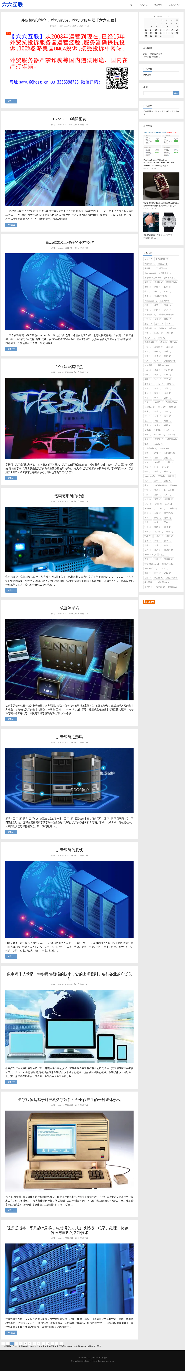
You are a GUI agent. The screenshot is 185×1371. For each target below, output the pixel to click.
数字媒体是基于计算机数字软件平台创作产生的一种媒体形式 (69, 1100)
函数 (167, 573)
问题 (148, 522)
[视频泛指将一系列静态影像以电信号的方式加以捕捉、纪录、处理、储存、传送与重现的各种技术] (69, 1313)
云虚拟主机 (151, 448)
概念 (157, 518)
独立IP (168, 513)
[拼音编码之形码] (69, 813)
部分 (167, 527)
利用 (169, 333)
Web (148, 536)
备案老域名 (54, 1346)
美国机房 (171, 282)
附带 (173, 342)
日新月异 (169, 453)
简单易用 (150, 365)
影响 (148, 374)
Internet (169, 490)
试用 (157, 379)
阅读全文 (11, 101)
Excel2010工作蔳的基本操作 (69, 242)
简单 (148, 388)
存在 (148, 333)
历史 (167, 458)
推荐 (148, 379)
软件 (148, 513)
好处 (148, 527)
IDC (148, 430)
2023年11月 (161, 16)
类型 (167, 291)
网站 (148, 259)
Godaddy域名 (87, 1346)
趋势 (148, 453)
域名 (148, 351)
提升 (148, 416)
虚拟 (148, 324)
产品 (148, 370)
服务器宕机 (161, 259)
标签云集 (158, 5)
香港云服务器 (166, 314)
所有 (165, 467)
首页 (131, 5)
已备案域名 (148, 111)
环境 (169, 531)
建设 (157, 305)
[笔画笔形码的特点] (69, 571)
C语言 (164, 568)
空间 (162, 407)
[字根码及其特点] (69, 459)
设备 (148, 531)
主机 (159, 324)
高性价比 (169, 361)
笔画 (157, 550)
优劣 (161, 476)
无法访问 (150, 264)
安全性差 (150, 407)
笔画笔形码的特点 (69, 496)
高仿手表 (63, 1346)
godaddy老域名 (35, 1346)
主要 (148, 296)
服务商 (158, 347)
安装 (157, 499)
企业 (157, 425)
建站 (167, 425)
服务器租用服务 (153, 277)
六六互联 (143, 5)
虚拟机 (168, 499)
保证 (148, 356)
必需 (148, 310)
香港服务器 (160, 296)
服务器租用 (170, 277)
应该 (157, 481)
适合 (148, 471)
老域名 (156, 111)
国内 (157, 310)
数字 (167, 541)
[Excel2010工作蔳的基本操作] (69, 329)
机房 (172, 407)
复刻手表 (97, 1346)
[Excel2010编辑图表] (69, 205)
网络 (157, 287)
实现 (157, 541)
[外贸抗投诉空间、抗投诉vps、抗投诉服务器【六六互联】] (69, 90)
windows (150, 476)
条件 (157, 522)
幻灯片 (164, 555)
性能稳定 (163, 365)
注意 (157, 527)
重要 (167, 416)
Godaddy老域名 (74, 1346)
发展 (148, 481)
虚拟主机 (150, 328)
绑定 (148, 485)
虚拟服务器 (151, 342)
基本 (148, 541)
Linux (148, 504)
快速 (148, 411)
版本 (171, 434)
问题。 (158, 333)
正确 (167, 522)
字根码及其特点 (69, 367)
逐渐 (157, 458)
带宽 (148, 291)
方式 (157, 545)
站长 (167, 471)
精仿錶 (172, 587)
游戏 (157, 513)
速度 (157, 370)
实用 (157, 388)
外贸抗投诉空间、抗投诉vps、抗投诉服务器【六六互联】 (69, 20)
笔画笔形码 (69, 608)
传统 (148, 458)
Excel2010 (150, 555)
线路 (148, 305)
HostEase (150, 273)
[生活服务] (12, 4)
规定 (169, 347)
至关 (157, 416)
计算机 (159, 536)
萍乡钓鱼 (25, 1346)
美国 (148, 282)
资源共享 (171, 402)
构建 (157, 421)
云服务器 (150, 314)
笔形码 (168, 550)
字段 (148, 578)
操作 (167, 398)
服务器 (158, 282)
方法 (167, 388)
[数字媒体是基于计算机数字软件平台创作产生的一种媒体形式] (69, 1191)
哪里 (167, 319)
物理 (161, 338)
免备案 (158, 462)
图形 (157, 573)
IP (156, 467)
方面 (157, 494)
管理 (148, 573)
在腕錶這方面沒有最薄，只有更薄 (157, 235)
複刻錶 (160, 587)
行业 (157, 430)
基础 (157, 559)
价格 (148, 398)
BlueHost (150, 508)
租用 (148, 444)
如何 (167, 481)
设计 (157, 319)
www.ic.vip (110, 1361)
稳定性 (168, 370)
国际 (167, 287)
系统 (158, 504)
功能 (148, 494)
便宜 (157, 398)
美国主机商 (165, 273)
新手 (157, 471)
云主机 (172, 508)
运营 (157, 411)
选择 (168, 305)
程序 (167, 494)
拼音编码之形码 (69, 737)
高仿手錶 (171, 578)
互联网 (164, 301)
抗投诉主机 (164, 111)
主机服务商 (160, 485)
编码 (148, 550)
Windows (159, 434)
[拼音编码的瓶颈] (69, 937)
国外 (157, 351)
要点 (148, 393)
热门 (157, 291)
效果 (157, 490)
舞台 (148, 462)
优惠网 (149, 268)
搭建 (170, 384)
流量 (167, 411)
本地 (148, 287)
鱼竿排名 (16, 1346)
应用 (148, 425)
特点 (167, 518)
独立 (148, 467)
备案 (157, 374)
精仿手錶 (163, 582)
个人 (160, 384)
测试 (167, 351)
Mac (148, 434)
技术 (148, 499)
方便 (148, 402)
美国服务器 (151, 301)
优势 (167, 393)
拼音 (167, 545)
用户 (167, 310)
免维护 (158, 402)
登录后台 (147, 57)
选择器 (168, 559)
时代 (169, 324)
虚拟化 (158, 531)
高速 (171, 476)
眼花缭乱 (169, 430)
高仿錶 (149, 587)
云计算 (158, 439)
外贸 (148, 319)
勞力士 (158, 578)
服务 (157, 356)
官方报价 (161, 268)
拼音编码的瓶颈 (69, 850)
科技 (157, 453)
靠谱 (157, 393)
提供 (173, 485)
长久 (148, 361)
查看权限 (156, 57)
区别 (148, 421)
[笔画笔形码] (69, 700)
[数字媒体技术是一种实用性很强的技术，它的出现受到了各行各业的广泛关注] (69, 1062)
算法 (169, 536)
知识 (168, 504)
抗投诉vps (168, 564)
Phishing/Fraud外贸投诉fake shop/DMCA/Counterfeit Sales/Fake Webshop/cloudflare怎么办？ (158, 163)
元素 (148, 559)
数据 (148, 490)
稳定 (167, 356)
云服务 (158, 444)
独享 (157, 361)
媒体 (148, 545)
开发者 (164, 448)
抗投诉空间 (151, 568)
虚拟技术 (150, 338)
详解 (148, 439)
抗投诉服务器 (152, 564)
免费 (172, 328)
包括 (169, 462)
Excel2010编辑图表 (69, 119)
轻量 (167, 421)
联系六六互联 (174, 5)
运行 (161, 508)
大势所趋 (171, 439)
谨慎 (163, 342)
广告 (148, 347)
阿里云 (162, 264)
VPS (167, 374)
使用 (162, 328)
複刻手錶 (150, 582)
